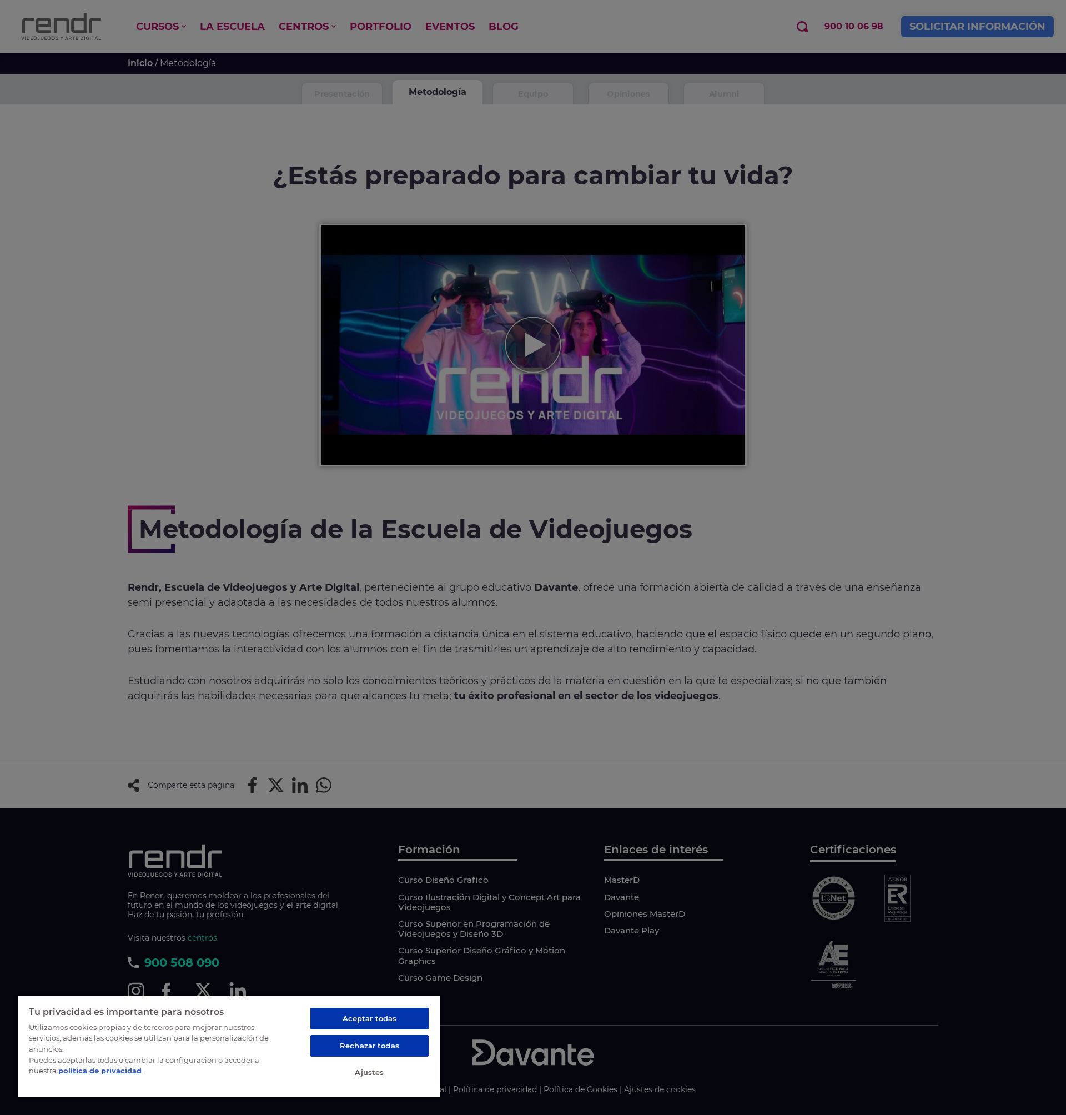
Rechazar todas (369, 1045)
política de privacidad (100, 1070)
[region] (229, 1046)
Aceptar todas (370, 1018)
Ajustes (369, 1072)
